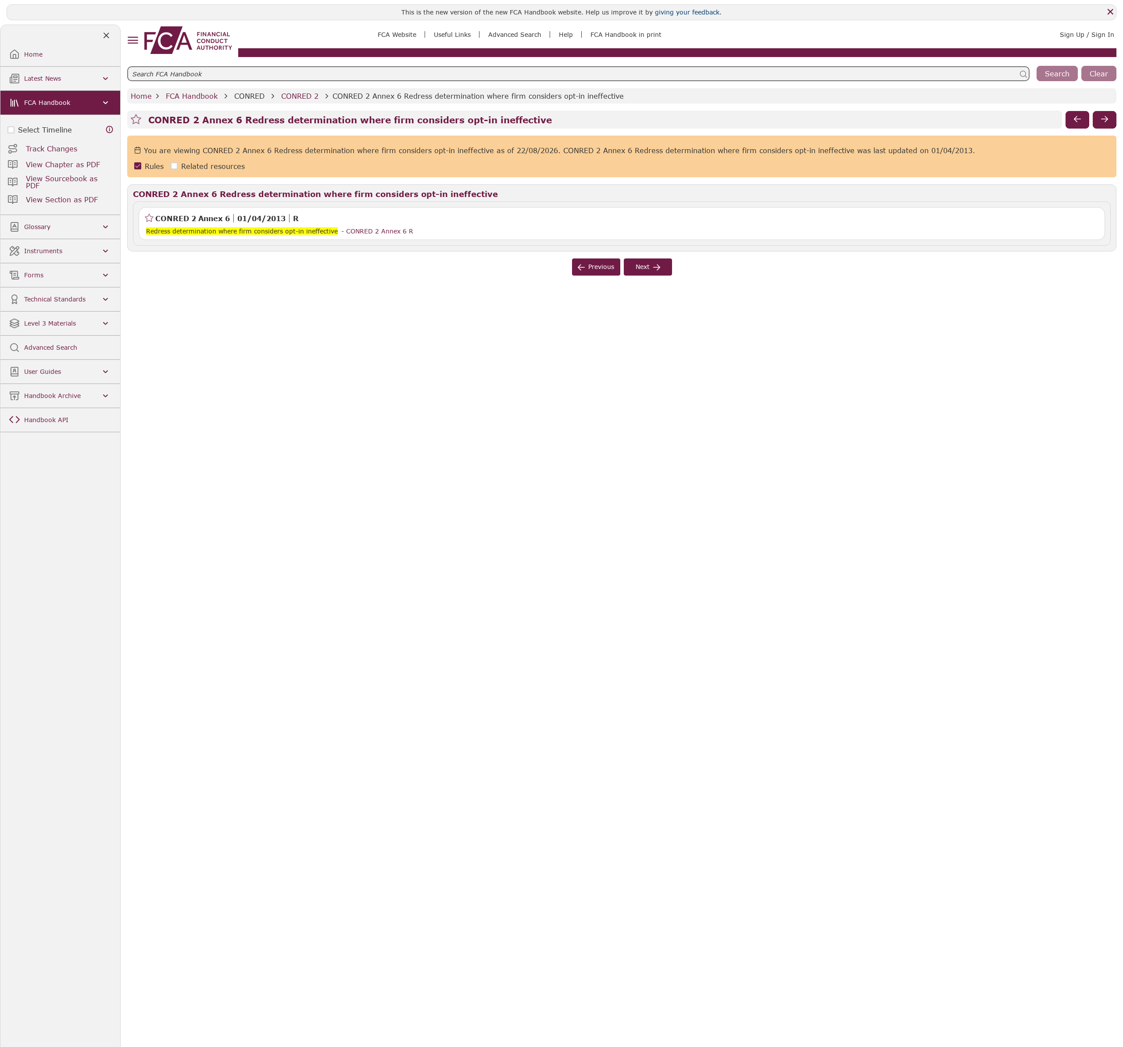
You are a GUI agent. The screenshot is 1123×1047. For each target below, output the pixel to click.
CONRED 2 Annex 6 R (379, 230)
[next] (1104, 120)
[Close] (1110, 11)
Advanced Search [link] (514, 34)
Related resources (213, 166)
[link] (188, 40)
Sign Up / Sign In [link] (1087, 34)
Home (141, 96)
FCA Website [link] (397, 34)
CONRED (249, 96)
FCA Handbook (191, 96)
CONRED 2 (300, 96)
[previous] (1077, 120)
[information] (109, 129)
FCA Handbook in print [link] (626, 34)
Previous (601, 266)
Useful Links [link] (452, 34)
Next (643, 266)
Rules (154, 166)
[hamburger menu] (132, 40)
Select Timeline (45, 129)
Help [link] (566, 34)
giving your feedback (687, 12)
